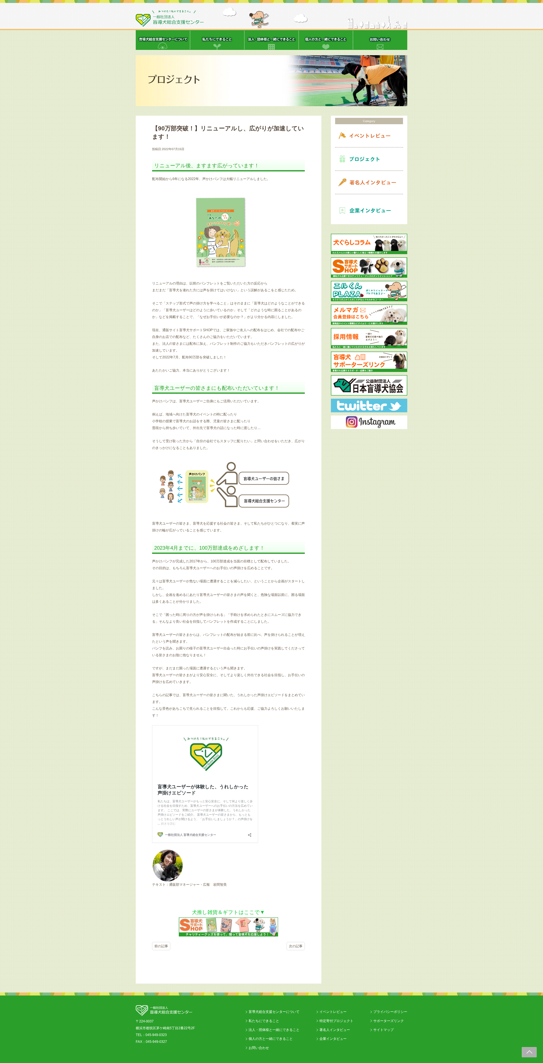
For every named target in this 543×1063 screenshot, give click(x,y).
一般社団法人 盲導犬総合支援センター (170, 18)
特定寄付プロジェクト (336, 1021)
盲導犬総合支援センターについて (274, 1012)
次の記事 (295, 946)
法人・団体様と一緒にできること (274, 1030)
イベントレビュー (333, 1012)
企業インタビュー (333, 1038)
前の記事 (161, 946)
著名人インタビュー (334, 1030)
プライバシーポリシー (390, 1012)
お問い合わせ (259, 1048)
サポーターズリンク (388, 1021)
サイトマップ (383, 1030)
